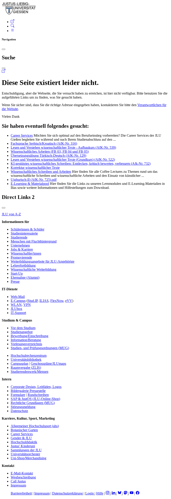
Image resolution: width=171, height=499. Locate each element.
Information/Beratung (26, 340)
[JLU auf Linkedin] (114, 493)
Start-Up (17, 273)
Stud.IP (33, 301)
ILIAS (44, 301)
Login (90, 493)
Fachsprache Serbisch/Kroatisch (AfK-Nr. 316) (44, 143)
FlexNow (56, 301)
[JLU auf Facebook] (137, 493)
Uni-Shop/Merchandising (28, 458)
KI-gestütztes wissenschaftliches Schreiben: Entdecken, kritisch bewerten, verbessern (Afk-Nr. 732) (81, 163)
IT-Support (18, 313)
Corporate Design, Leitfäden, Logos (36, 387)
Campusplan (19, 363)
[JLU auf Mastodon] (126, 493)
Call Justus (18, 481)
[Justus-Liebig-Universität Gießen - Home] (19, 14)
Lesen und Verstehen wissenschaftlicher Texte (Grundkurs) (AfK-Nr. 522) (63, 159)
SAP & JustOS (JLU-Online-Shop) (35, 399)
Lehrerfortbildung (23, 265)
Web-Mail (18, 297)
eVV (68, 301)
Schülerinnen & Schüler (27, 229)
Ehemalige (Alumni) (25, 277)
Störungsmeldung (23, 407)
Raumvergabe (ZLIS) (26, 367)
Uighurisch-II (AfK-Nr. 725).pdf (34, 179)
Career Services (22, 135)
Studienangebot (22, 332)
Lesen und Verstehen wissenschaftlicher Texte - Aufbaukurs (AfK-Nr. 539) (63, 147)
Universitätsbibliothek (26, 359)
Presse (15, 281)
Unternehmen (20, 245)
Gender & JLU (21, 438)
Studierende (19, 237)
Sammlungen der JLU (26, 450)
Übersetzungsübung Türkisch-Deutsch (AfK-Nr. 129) (48, 155)
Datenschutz (19, 411)
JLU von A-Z (11, 214)
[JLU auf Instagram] (108, 493)
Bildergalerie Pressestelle (28, 391)
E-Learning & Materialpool (30, 184)
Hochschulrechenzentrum (29, 355)
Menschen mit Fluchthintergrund (34, 241)
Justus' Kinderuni (23, 446)
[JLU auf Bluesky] (120, 493)
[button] (12, 22)
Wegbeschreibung (23, 477)
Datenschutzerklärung (67, 493)
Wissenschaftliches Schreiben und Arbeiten (41, 171)
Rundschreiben (38, 395)
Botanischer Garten (24, 430)
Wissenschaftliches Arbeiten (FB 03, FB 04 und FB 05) (50, 151)
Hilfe (99, 493)
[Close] (3, 49)
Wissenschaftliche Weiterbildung (33, 269)
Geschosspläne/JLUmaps (48, 363)
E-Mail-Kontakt (22, 473)
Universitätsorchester (25, 454)
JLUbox (16, 309)
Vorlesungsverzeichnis (26, 344)
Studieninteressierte (24, 233)
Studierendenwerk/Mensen (29, 371)
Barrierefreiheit (21, 493)
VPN (27, 305)
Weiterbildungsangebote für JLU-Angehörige (42, 261)
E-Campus (18, 301)
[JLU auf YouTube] (131, 493)
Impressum (18, 485)
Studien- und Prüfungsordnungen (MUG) (40, 348)
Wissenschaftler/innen (26, 253)
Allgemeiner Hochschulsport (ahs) (35, 426)
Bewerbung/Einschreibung (29, 336)
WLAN (16, 305)
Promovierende (21, 257)
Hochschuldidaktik (24, 442)
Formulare (18, 395)
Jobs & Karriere (22, 249)
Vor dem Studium (23, 328)
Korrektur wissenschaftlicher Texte (35, 167)
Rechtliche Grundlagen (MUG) (33, 403)
